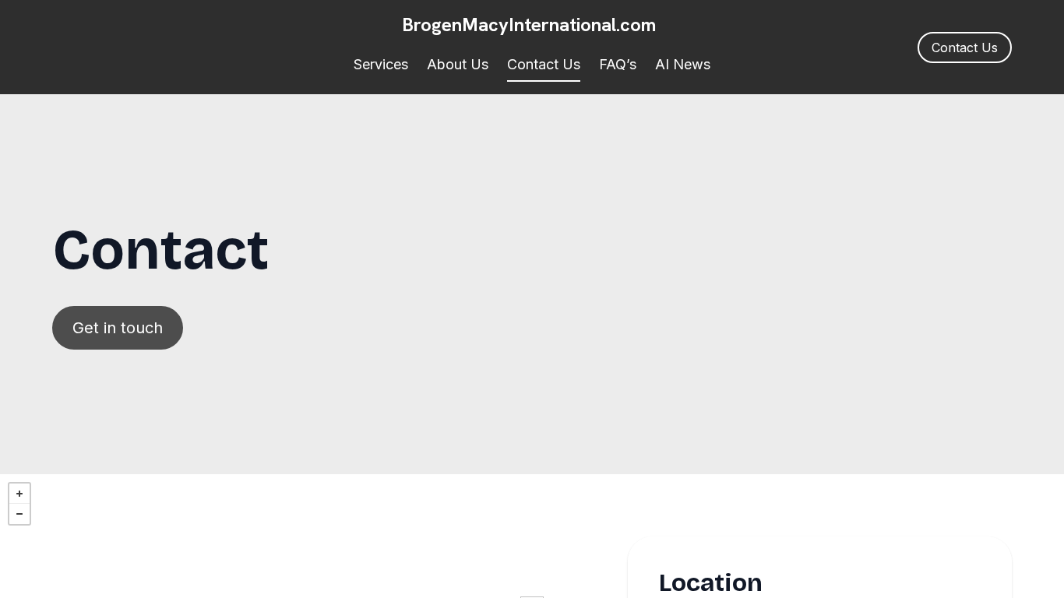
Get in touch (117, 327)
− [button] (19, 514)
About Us (457, 64)
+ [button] (19, 494)
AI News (682, 64)
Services (381, 64)
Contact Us (543, 64)
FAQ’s (617, 64)
